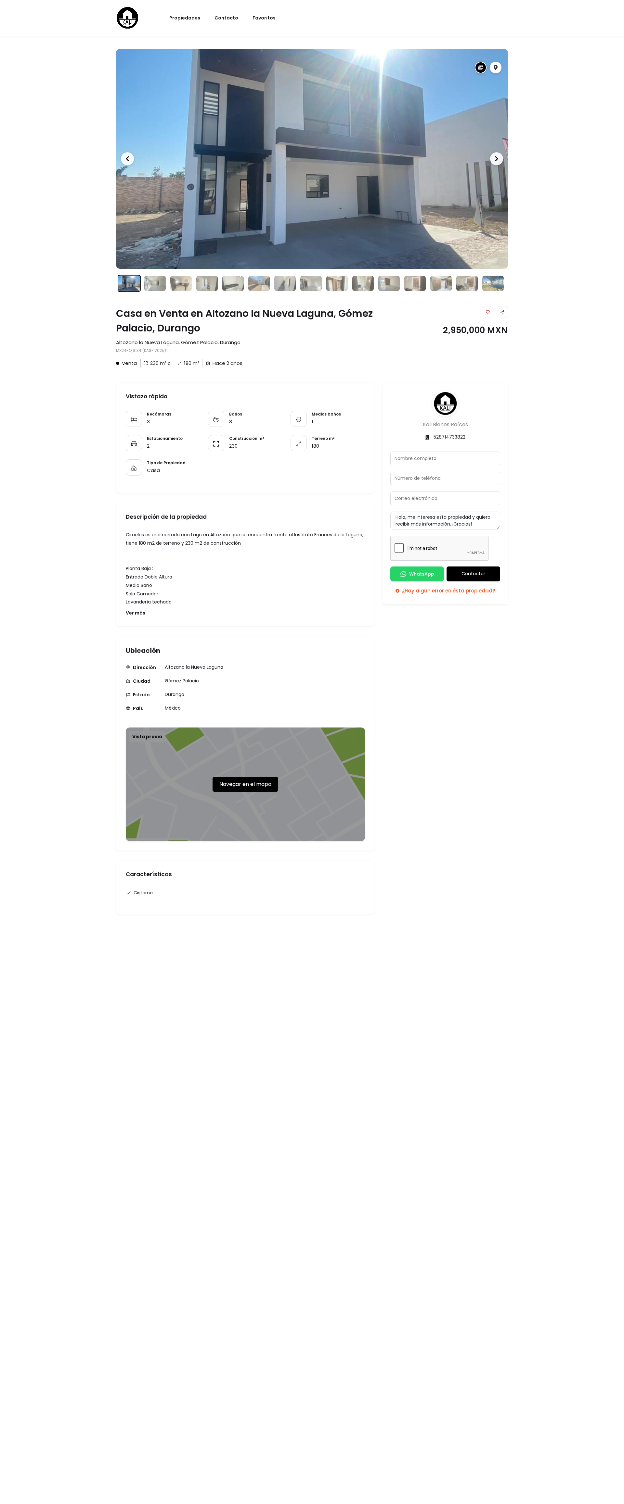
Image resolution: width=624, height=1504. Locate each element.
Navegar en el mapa (245, 784)
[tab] (481, 67)
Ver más (135, 613)
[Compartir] (502, 311)
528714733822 (449, 437)
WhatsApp (421, 574)
